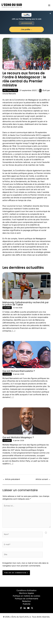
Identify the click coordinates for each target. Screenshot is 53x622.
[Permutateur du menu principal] (49, 5)
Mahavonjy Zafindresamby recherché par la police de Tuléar (25, 303)
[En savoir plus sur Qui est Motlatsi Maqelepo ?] (26, 421)
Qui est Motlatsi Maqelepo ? (18, 437)
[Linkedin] (25, 608)
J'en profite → (26, 29)
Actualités (10, 90)
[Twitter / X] (32, 608)
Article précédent (11, 479)
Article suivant (43, 479)
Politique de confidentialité (26, 599)
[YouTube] (28, 608)
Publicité (26, 604)
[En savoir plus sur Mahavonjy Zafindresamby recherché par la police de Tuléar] (26, 286)
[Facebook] (21, 608)
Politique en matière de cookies (26, 596)
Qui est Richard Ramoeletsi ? (18, 371)
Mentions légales (26, 593)
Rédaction (26, 601)
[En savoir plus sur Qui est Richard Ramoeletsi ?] (26, 354)
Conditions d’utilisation (26, 590)
